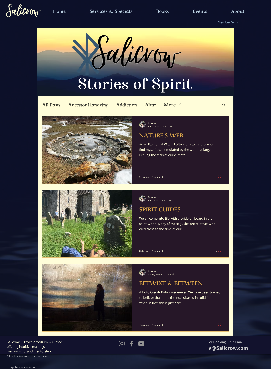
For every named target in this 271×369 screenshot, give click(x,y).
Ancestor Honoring (88, 104)
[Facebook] (131, 343)
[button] (224, 105)
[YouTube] (141, 343)
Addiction (126, 104)
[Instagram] (122, 343)
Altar (150, 104)
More (170, 104)
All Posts (51, 104)
